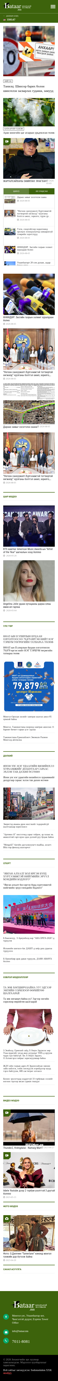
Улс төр (8, 626)
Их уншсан (42, 191)
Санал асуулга (12, 1269)
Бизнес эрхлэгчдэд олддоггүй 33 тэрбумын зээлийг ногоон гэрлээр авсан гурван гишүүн (28, 1080)
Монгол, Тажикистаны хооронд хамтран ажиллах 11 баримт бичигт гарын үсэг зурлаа (28, 728)
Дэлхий (8, 755)
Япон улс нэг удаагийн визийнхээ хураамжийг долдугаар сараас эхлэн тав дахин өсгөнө (28, 769)
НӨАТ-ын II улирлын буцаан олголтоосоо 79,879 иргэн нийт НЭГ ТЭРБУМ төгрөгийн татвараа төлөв (28, 639)
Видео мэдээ (11, 1100)
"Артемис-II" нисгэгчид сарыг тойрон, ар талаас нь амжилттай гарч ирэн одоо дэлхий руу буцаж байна (28, 835)
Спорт (7, 863)
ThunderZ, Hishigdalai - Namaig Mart (22, 1147)
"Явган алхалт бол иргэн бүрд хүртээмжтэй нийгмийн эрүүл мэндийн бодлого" (26, 876)
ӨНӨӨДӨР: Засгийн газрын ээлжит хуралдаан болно (34, 248)
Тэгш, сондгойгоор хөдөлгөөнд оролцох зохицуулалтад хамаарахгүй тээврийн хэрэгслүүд (35, 231)
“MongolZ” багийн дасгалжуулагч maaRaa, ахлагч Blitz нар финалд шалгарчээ (27, 846)
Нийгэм (8, 81)
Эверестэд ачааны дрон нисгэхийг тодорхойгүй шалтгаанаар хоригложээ (26, 825)
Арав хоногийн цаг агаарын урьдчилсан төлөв (28, 132)
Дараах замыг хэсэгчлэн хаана (31, 197)
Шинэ (16, 191)
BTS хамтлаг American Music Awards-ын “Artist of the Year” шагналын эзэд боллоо (28, 551)
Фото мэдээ (10, 1206)
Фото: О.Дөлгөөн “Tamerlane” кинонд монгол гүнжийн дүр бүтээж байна (27, 1255)
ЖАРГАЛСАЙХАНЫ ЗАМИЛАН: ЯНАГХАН (24, 181)
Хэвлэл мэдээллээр (15, 977)
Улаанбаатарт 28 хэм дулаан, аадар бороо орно (33, 263)
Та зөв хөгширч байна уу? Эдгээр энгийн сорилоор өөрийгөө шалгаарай (27, 990)
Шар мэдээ (10, 496)
